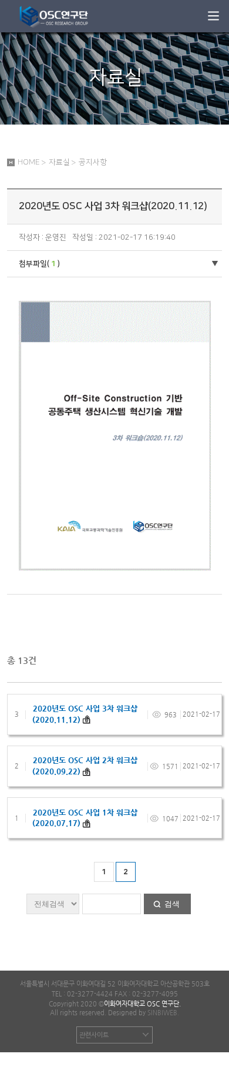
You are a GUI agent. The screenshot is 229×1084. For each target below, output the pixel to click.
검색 (172, 904)
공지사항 (93, 162)
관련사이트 (94, 1035)
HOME (29, 162)
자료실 (59, 162)
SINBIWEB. (163, 1012)
